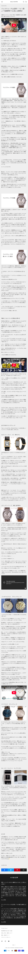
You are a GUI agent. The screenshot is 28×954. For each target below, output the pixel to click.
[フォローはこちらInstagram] (5, 941)
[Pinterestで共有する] (17, 870)
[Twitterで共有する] (11, 870)
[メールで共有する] (23, 870)
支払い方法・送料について (6, 933)
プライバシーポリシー (5, 937)
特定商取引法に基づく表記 (6, 930)
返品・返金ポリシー (5, 935)
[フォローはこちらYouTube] (8, 941)
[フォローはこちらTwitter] (2, 941)
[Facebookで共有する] (4, 870)
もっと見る (3, 899)
